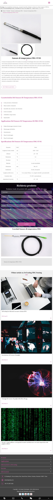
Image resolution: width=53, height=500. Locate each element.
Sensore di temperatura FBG (30, 10)
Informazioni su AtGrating (9, 464)
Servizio (3, 468)
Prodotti (8, 10)
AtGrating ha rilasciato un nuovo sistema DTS (14, 311)
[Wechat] (30, 498)
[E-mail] (13, 498)
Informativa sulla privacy (29, 491)
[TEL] (22, 498)
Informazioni (5, 472)
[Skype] (4, 498)
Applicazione (5, 461)
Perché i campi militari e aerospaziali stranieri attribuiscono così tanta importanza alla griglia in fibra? (25, 443)
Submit (26, 224)
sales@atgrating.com (9, 480)
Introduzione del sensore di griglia (11, 355)
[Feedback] (39, 498)
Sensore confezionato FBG (17, 10)
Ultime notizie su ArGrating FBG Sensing (26, 273)
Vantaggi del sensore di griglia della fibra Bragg (14, 398)
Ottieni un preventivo (9, 87)
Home (4, 10)
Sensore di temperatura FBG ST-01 (10, 12)
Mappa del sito (20, 491)
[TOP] (48, 498)
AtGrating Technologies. (24, 489)
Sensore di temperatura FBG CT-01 (13, 262)
